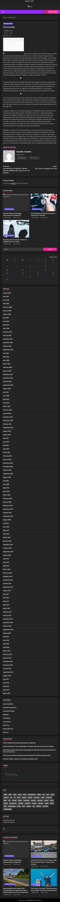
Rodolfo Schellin (8, 30)
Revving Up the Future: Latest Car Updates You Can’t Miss (15, 241)
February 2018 (7, 573)
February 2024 (7, 367)
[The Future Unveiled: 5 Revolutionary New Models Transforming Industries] (44, 877)
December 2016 (8, 619)
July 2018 (6, 559)
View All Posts (34, 158)
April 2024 (6, 360)
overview (26, 800)
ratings (20, 803)
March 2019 (6, 537)
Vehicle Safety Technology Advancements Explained (12, 214)
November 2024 (8, 342)
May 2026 (6, 303)
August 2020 (7, 477)
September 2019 (8, 516)
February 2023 (7, 410)
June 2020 (6, 484)
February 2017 (7, 612)
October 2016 (7, 626)
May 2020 (6, 488)
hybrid (30, 797)
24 (7, 276)
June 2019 (6, 527)
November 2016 (8, 622)
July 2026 (6, 296)
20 (30, 273)
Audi (19, 794)
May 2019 (6, 530)
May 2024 (6, 357)
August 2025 (7, 314)
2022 (14, 794)
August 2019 (7, 520)
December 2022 (8, 417)
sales (46, 803)
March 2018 (6, 569)
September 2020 (8, 474)
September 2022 (8, 427)
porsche (40, 800)
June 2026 (6, 300)
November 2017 (8, 580)
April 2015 (6, 690)
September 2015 (8, 672)
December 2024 (8, 339)
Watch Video (53, 12)
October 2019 (7, 513)
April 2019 (6, 534)
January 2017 (7, 615)
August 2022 (7, 431)
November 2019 (8, 509)
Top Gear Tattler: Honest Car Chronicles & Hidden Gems (20, 759)
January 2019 (7, 541)
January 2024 (7, 371)
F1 (14, 797)
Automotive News (8, 23)
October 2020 (7, 470)
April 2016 (6, 647)
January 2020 (7, 502)
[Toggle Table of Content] (20, 40)
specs (51, 803)
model (14, 800)
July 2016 (6, 637)
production (13, 803)
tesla (18, 806)
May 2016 (6, 644)
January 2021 (7, 459)
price (51, 800)
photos (33, 800)
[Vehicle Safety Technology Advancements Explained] (16, 202)
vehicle (38, 806)
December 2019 (8, 505)
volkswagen (7, 809)
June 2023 (6, 396)
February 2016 (7, 654)
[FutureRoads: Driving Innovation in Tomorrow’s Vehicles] (44, 202)
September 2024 (8, 350)
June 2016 (6, 640)
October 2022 (7, 424)
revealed (27, 803)
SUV (5, 806)
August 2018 (7, 555)
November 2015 (8, 665)
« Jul (4, 282)
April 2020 (6, 491)
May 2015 (6, 686)
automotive (31, 794)
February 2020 (7, 498)
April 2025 (6, 328)
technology (11, 806)
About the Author (10, 44)
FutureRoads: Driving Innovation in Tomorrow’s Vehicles (43, 214)
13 (30, 270)
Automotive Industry (9, 707)
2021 (10, 794)
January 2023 (7, 413)
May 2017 (6, 601)
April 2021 (6, 449)
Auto (24, 794)
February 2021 (7, 456)
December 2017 (8, 576)
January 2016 (7, 658)
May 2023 (6, 399)
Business (6, 714)
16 (53, 270)
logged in (13, 183)
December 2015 (8, 661)
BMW (39, 794)
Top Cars (5, 732)
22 (45, 273)
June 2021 (6, 442)
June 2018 (6, 562)
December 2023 (8, 374)
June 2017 (6, 598)
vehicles (45, 806)
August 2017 (7, 590)
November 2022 (8, 420)
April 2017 (6, 605)
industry (49, 797)
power (46, 800)
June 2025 (6, 321)
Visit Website (22, 158)
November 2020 (8, 466)
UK (34, 806)
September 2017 (8, 587)
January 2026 (7, 311)
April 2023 (6, 403)
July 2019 (6, 523)
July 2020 (6, 481)
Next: (46, 167)
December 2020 (8, 463)
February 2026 (7, 307)
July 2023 (6, 392)
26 (22, 276)
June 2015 (6, 683)
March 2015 (6, 693)
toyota (29, 806)
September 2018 (8, 552)
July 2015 (6, 679)
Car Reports (6, 718)
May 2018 (6, 566)
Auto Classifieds (8, 704)
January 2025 (7, 335)
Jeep (5, 800)
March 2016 (6, 651)
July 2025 (6, 318)
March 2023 (6, 406)
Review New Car (8, 729)
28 (38, 276)
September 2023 (8, 385)
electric (6, 797)
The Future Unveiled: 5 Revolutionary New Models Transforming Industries (26, 755)
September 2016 (8, 629)
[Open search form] (42, 11)
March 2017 (6, 608)
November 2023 (8, 378)
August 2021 (7, 435)
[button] (3, 11)
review (34, 803)
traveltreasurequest (9, 822)
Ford (18, 797)
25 (14, 276)
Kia (9, 800)
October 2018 (7, 548)
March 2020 (6, 495)
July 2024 (6, 353)
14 (38, 270)
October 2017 (7, 583)
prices (6, 803)
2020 (5, 794)
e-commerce (7, 722)
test (23, 806)
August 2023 (7, 388)
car (43, 794)
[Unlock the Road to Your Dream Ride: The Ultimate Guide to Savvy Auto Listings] (44, 849)
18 (14, 273)
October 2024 (7, 346)
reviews (40, 803)
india (42, 797)
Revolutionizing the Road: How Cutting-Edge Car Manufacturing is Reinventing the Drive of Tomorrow (15, 890)
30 (53, 276)
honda (24, 797)
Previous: (16, 169)
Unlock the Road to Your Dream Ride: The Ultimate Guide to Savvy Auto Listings (28, 746)
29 (45, 276)
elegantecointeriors (9, 820)
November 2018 (8, 544)
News (20, 800)
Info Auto (6, 725)
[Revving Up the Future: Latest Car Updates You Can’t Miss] (16, 229)
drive (52, 794)
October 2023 (7, 381)
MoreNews (29, 900)
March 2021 (6, 452)
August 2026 (7, 293)
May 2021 (6, 445)
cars (47, 794)
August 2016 (7, 633)
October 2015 (7, 668)
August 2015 (7, 676)
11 (14, 270)
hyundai (36, 797)
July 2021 (6, 438)
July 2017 (6, 594)
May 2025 (6, 325)
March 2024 (6, 364)
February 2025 (7, 332)
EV (11, 797)
